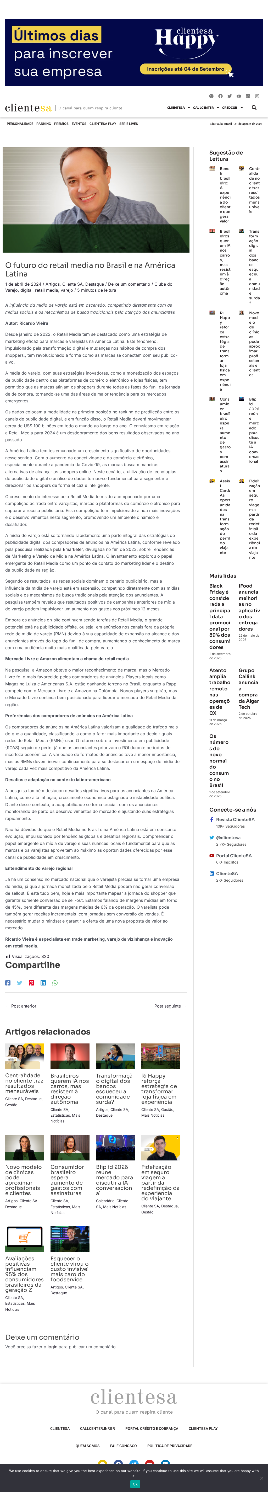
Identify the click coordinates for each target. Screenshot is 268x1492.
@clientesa (228, 837)
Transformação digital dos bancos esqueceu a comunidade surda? (114, 1089)
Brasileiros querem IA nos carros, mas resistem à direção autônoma (70, 1089)
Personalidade (20, 124)
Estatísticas (60, 1115)
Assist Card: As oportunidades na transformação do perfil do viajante (225, 517)
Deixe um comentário (129, 284)
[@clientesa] (211, 837)
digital (26, 290)
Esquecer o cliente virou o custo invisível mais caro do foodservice (70, 1269)
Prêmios (61, 124)
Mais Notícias (152, 1115)
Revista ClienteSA (235, 819)
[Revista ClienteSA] (211, 819)
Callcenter (203, 107)
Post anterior (21, 1006)
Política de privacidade (169, 1446)
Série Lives (128, 124)
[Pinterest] (31, 982)
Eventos (79, 124)
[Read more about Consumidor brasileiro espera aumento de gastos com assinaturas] (70, 1147)
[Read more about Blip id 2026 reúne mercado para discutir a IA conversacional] (115, 1147)
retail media (46, 290)
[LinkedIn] (43, 982)
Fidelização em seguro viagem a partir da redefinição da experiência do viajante (160, 1183)
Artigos (53, 284)
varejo (67, 290)
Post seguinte (170, 1006)
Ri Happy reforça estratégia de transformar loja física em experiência (159, 1089)
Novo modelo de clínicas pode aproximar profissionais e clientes (23, 1180)
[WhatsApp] (55, 982)
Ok (135, 1484)
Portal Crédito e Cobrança (151, 1428)
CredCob (229, 107)
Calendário (105, 1200)
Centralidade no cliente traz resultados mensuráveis (24, 1083)
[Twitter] (19, 982)
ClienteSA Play (103, 124)
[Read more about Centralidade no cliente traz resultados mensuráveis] (24, 1055)
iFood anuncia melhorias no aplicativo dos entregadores (249, 607)
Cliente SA (72, 284)
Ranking (43, 124)
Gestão (11, 1104)
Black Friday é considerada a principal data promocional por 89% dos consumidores (220, 616)
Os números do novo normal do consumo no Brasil (219, 760)
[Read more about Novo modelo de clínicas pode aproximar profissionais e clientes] (24, 1147)
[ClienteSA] (211, 873)
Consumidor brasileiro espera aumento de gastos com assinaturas (67, 1180)
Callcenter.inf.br (97, 1428)
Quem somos (88, 1446)
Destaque (94, 284)
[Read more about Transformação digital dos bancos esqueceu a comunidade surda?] (115, 1055)
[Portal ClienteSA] (211, 855)
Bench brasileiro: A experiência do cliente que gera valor (225, 194)
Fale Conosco (123, 1446)
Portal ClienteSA (234, 856)
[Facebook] (7, 982)
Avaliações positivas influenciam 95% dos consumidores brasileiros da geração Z (24, 1274)
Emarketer (72, 549)
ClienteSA (176, 107)
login (52, 1346)
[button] (254, 107)
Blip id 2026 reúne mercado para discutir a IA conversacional (114, 1180)
